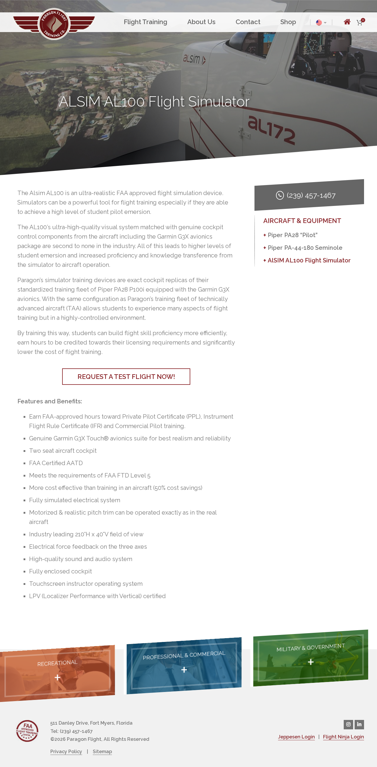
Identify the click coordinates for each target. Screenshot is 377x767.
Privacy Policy (66, 751)
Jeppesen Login (296, 737)
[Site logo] (54, 23)
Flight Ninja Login (343, 737)
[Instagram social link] (348, 724)
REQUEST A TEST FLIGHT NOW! (126, 376)
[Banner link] (57, 673)
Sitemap (102, 751)
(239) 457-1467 (311, 195)
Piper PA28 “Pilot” (293, 235)
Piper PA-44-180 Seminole (305, 247)
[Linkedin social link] (359, 724)
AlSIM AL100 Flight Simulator (309, 260)
